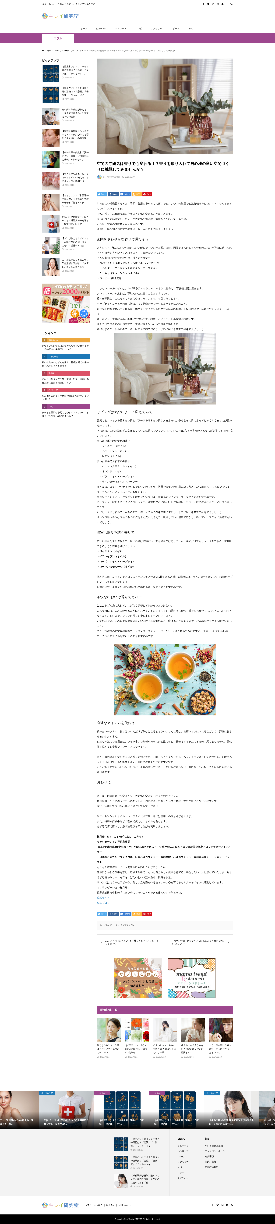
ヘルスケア (121, 28)
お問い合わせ (125, 1205)
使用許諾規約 (211, 1167)
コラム (191, 28)
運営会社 (110, 1205)
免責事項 (209, 1156)
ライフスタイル (127, 925)
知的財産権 (210, 1161)
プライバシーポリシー (216, 1151)
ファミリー (156, 28)
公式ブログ (103, 902)
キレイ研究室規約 (214, 1145)
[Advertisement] (66, 473)
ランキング (183, 1177)
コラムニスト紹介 (94, 1205)
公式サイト (103, 897)
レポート (174, 28)
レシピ (138, 28)
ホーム (84, 28)
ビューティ (101, 28)
